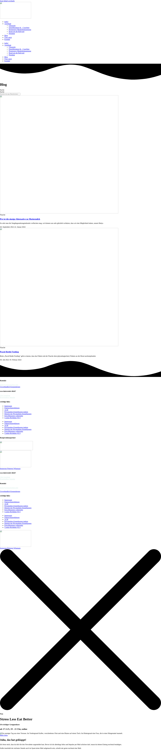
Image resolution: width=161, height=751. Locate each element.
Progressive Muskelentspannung (20, 30)
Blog (6, 35)
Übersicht (12, 26)
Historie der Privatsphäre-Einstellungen (17, 414)
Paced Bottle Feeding (9, 352)
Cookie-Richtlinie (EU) (12, 418)
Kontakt (7, 39)
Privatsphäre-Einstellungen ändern (16, 412)
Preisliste (12, 33)
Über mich (8, 37)
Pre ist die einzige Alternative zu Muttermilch (20, 219)
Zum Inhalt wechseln (7, 1)
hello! (6, 22)
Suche (2, 90)
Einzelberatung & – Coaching (19, 28)
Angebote (7, 24)
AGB (6, 410)
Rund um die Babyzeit (16, 32)
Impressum (8, 406)
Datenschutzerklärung (11, 408)
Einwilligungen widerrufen (13, 416)
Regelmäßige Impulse (7, 397)
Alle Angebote (5, 395)
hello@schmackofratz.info (9, 385)
